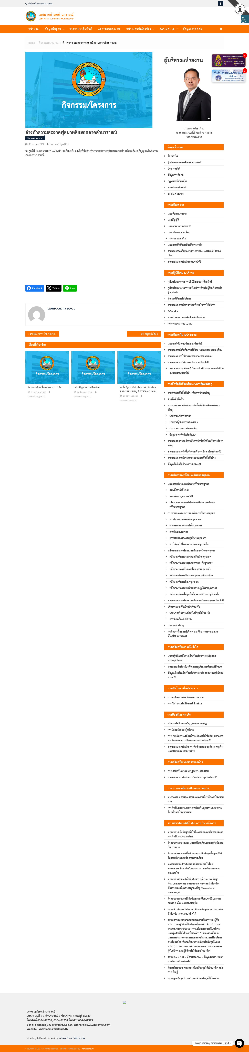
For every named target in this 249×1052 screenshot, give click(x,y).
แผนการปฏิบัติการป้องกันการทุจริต (185, 244)
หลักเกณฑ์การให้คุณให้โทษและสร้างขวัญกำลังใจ (194, 594)
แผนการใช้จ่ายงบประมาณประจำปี (185, 343)
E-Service (173, 311)
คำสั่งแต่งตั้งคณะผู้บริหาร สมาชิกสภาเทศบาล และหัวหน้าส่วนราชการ (193, 633)
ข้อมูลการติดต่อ (192, 28)
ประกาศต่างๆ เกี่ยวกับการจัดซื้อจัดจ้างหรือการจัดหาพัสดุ (194, 407)
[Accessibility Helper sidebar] (245, 19)
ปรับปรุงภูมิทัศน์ (148, 333)
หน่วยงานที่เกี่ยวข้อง (138, 28)
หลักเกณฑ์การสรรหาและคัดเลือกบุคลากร (190, 556)
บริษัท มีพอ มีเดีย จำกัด (72, 1038)
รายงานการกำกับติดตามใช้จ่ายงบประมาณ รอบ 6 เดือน (195, 349)
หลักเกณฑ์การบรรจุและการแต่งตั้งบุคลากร (191, 562)
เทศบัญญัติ (173, 219)
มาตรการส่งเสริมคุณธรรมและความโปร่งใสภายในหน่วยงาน (196, 799)
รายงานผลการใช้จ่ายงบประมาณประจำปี (188, 362)
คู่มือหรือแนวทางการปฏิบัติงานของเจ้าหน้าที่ (190, 281)
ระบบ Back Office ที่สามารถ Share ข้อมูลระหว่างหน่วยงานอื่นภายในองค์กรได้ (195, 959)
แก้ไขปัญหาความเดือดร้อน (87, 387)
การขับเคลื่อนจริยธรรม (181, 619)
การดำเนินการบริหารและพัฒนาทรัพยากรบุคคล (191, 513)
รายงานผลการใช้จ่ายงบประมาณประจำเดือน (190, 356)
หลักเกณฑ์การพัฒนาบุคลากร (184, 581)
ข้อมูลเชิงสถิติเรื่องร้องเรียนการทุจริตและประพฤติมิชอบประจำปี (195, 675)
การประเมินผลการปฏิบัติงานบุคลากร (188, 537)
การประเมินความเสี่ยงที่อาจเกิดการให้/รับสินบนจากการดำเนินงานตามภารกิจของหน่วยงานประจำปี (195, 738)
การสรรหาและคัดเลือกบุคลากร (185, 519)
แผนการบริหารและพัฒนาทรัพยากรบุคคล (188, 483)
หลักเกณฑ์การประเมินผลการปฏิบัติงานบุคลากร (193, 587)
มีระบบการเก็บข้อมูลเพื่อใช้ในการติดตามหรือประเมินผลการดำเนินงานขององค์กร (195, 834)
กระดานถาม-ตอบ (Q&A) (180, 323)
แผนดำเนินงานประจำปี (179, 226)
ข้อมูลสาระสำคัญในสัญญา (183, 434)
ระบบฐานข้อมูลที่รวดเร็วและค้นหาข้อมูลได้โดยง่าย (193, 978)
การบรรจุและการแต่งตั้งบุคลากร (186, 525)
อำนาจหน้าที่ (174, 168)
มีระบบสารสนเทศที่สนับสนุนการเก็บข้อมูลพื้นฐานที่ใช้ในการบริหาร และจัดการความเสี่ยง (195, 855)
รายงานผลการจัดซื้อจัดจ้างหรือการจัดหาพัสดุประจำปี (194, 451)
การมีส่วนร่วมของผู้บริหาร (181, 729)
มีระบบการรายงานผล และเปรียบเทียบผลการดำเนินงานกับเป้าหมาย (195, 845)
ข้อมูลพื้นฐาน (53, 28)
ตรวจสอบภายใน (178, 238)
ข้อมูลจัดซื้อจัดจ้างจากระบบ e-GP (184, 464)
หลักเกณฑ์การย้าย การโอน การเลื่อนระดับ (190, 569)
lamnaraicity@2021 (59, 144)
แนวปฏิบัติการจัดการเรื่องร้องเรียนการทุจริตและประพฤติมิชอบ (192, 658)
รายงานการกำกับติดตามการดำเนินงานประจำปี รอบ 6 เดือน (194, 253)
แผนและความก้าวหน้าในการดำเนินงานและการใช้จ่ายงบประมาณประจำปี (197, 370)
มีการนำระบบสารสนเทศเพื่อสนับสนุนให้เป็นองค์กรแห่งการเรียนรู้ (195, 969)
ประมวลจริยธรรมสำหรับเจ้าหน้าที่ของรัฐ (190, 612)
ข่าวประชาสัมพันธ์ (80, 28)
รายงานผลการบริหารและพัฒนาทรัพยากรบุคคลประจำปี (196, 600)
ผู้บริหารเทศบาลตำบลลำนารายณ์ (184, 162)
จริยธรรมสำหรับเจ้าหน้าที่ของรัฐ (184, 606)
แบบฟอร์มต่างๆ (176, 625)
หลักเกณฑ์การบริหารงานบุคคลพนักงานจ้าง (191, 575)
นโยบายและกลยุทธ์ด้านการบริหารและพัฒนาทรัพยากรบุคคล (192, 504)
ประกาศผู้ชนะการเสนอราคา (184, 422)
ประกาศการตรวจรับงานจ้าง (183, 428)
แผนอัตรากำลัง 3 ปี (179, 489)
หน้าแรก (33, 28)
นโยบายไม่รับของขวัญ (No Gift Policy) (187, 723)
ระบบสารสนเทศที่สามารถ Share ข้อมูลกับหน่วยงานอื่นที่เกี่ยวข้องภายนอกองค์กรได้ (195, 911)
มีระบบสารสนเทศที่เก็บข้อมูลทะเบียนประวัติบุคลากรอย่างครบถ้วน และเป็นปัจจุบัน (194, 900)
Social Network (176, 193)
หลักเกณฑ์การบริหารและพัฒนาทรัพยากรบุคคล (191, 550)
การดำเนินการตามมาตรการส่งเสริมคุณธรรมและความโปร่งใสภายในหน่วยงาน (195, 810)
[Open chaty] (239, 1043)
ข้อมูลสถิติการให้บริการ (179, 298)
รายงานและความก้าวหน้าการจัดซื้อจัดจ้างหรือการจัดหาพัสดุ (195, 443)
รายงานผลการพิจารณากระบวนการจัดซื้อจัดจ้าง (192, 457)
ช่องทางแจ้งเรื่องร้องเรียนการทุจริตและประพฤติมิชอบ (195, 666)
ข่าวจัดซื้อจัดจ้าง (176, 399)
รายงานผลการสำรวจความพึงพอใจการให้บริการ (191, 304)
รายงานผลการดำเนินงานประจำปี (184, 261)
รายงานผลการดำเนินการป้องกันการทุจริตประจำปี (192, 777)
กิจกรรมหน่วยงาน (109, 28)
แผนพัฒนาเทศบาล (177, 213)
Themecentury (87, 1048)
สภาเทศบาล (167, 28)
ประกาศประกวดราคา (180, 415)
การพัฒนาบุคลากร (179, 531)
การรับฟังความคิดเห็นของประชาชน (186, 697)
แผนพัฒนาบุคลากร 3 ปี (181, 496)
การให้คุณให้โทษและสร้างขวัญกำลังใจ (189, 544)
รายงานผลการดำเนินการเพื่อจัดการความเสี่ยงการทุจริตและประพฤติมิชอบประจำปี (195, 748)
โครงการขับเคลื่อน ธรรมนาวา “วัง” (45, 387)
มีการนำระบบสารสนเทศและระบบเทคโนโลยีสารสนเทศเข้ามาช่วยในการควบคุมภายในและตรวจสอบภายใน (194, 868)
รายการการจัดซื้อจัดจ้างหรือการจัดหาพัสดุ (189, 392)
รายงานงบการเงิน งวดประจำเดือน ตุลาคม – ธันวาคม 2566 (44, 333)
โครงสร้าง (173, 156)
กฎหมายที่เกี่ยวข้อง (177, 181)
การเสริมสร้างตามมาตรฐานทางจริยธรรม (188, 770)
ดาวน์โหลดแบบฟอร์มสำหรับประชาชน (187, 317)
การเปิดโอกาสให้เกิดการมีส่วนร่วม (185, 703)
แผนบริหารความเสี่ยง (179, 232)
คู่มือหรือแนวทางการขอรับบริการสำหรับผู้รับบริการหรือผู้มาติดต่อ (195, 290)
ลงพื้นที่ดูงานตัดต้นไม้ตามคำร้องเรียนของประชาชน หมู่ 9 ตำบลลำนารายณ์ (138, 389)
